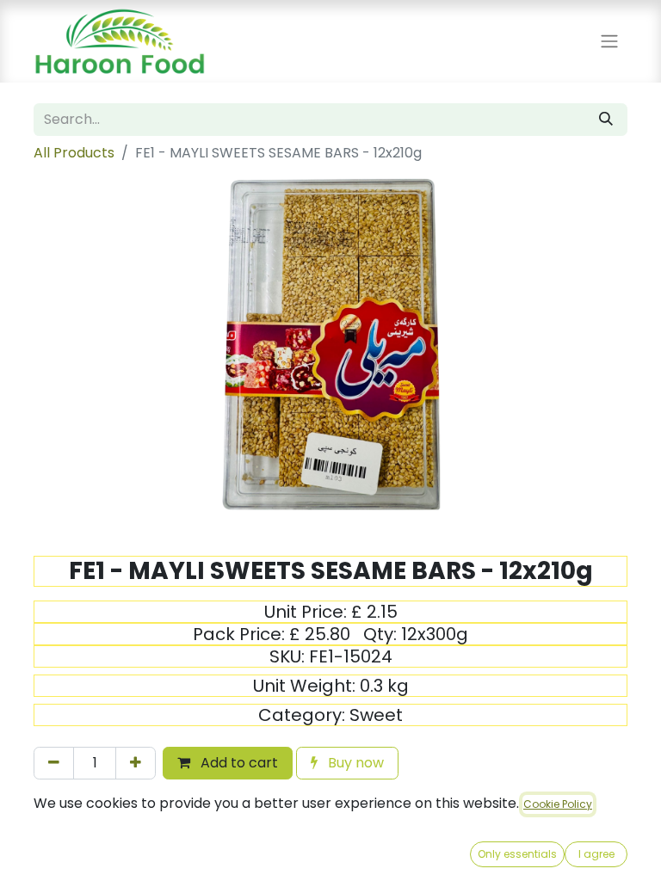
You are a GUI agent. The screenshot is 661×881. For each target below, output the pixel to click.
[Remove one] (54, 763)
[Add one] (135, 763)
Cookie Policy (557, 804)
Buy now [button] (354, 763)
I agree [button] (596, 854)
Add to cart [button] (237, 763)
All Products (74, 153)
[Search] (605, 119)
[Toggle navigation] (609, 41)
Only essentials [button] (517, 854)
